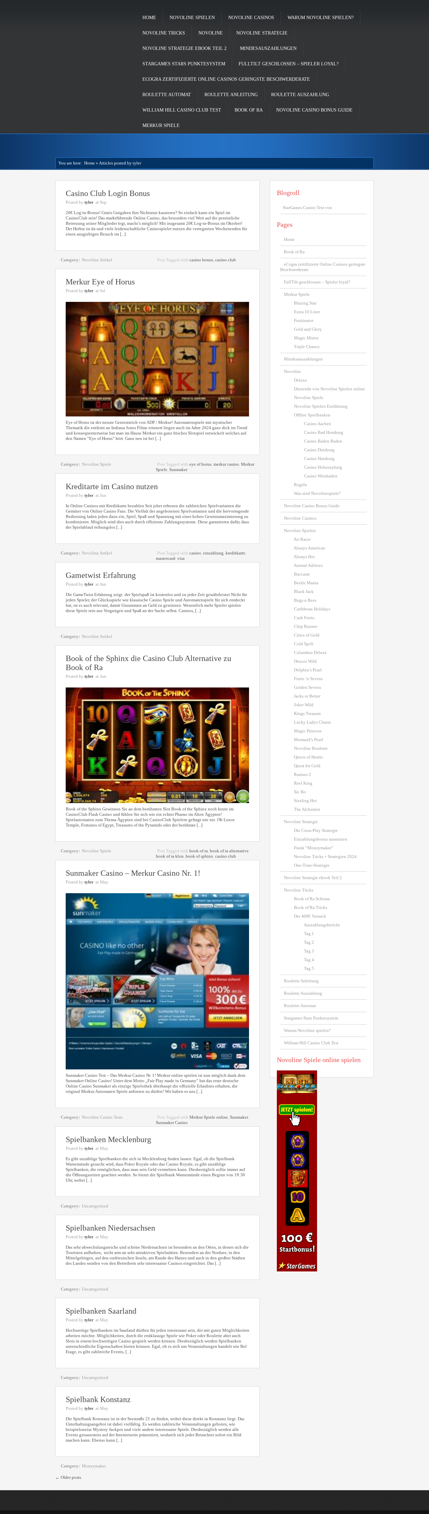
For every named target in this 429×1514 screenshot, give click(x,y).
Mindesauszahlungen (268, 48)
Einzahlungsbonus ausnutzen (320, 839)
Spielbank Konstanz (98, 1399)
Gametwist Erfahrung (101, 575)
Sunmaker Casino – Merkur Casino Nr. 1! (133, 873)
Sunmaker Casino (172, 1122)
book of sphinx (199, 856)
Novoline (210, 33)
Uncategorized (95, 1205)
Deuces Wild (305, 661)
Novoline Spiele (96, 464)
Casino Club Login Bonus (108, 193)
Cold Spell (303, 643)
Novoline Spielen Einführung (321, 406)
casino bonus (201, 259)
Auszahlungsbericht (322, 924)
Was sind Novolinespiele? (317, 493)
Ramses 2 (302, 774)
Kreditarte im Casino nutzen (112, 486)
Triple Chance (307, 346)
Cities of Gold (306, 635)
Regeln (300, 484)
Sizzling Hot (305, 800)
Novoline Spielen (192, 17)
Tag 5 (309, 968)
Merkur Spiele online (208, 1117)
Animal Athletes (308, 565)
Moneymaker (94, 1465)
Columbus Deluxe (310, 652)
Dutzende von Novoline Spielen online (329, 388)
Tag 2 (309, 942)
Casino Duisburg (319, 449)
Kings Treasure (307, 713)
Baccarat (302, 574)
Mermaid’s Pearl (308, 739)
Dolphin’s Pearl (308, 669)
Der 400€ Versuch (310, 916)
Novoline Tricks (163, 33)
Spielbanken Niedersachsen (110, 1228)
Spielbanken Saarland (101, 1311)
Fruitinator (303, 320)
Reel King (303, 783)
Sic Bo (300, 791)
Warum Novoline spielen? (321, 17)
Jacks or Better (307, 696)
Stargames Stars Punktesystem (183, 63)
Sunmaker (178, 469)
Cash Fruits (304, 617)
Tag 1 (309, 933)
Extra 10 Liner (307, 311)
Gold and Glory (308, 329)
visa (181, 558)
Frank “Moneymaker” (313, 847)
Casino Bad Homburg (323, 432)
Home (149, 17)
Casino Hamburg (319, 458)
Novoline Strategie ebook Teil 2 (184, 48)
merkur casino (226, 464)
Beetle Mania (306, 582)
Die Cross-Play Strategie (316, 830)
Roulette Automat (166, 94)
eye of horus (200, 464)
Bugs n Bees (305, 600)
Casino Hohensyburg (323, 467)
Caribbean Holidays (312, 608)
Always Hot (304, 556)
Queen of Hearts (308, 757)
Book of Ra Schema (312, 898)
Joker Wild (303, 704)
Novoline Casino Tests (102, 1117)
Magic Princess (307, 730)
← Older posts (68, 1477)
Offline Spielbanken (312, 414)
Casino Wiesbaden (321, 475)
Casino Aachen (317, 423)
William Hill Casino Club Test (181, 110)
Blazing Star (305, 303)
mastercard (165, 558)
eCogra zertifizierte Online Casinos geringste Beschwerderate (226, 79)
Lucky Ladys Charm (312, 722)
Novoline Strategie (262, 33)
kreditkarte (235, 552)
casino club (225, 259)
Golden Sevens (307, 687)
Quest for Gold (307, 765)
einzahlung (213, 552)
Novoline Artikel (97, 259)
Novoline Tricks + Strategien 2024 (325, 856)
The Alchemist (307, 809)
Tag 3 (309, 950)
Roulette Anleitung (231, 94)
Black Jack (304, 591)
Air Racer (302, 539)
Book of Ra (249, 110)
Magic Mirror (306, 337)
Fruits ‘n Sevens (308, 678)
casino (195, 552)
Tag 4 (309, 959)
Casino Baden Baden (323, 441)
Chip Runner (305, 626)
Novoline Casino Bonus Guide (314, 110)
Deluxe (300, 380)
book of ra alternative (229, 850)
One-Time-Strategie (311, 865)
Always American (309, 547)
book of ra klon (170, 856)
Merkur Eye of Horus (100, 281)
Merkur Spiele (161, 125)
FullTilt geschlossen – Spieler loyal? (289, 63)
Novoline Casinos (251, 17)
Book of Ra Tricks (310, 907)
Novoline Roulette (311, 748)
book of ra (198, 850)
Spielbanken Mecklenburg (108, 1139)
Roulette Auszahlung (300, 94)
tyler (89, 202)
